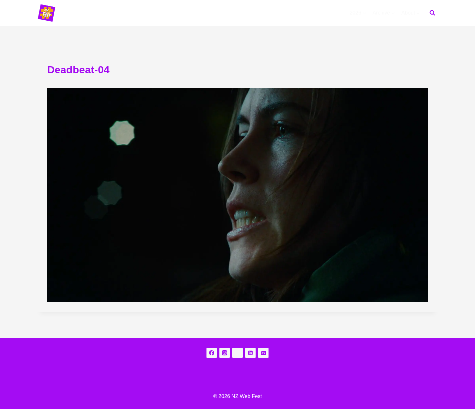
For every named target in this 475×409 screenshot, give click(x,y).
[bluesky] (237, 353)
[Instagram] (224, 353)
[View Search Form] (432, 13)
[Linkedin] (250, 353)
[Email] (263, 353)
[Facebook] (211, 353)
